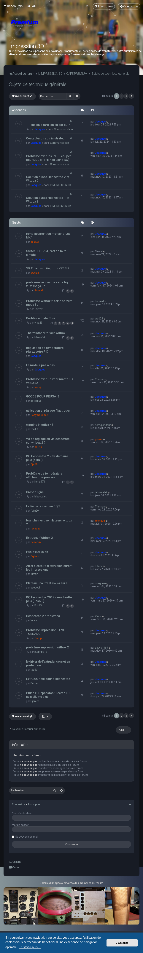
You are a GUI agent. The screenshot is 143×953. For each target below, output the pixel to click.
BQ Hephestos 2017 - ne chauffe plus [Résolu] (49, 599)
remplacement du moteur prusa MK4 (48, 235)
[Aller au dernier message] (107, 121)
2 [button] (121, 96)
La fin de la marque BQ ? (43, 506)
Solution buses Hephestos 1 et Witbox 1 (47, 199)
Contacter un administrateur (46, 138)
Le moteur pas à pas (40, 365)
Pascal (38, 290)
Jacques (39, 129)
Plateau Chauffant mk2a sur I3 (47, 583)
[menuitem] (31, 6)
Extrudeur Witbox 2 (39, 538)
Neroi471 (39, 481)
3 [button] (126, 96)
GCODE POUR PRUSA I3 (42, 396)
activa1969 (101, 647)
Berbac (35, 683)
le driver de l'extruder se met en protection (48, 663)
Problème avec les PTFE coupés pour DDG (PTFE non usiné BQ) (49, 158)
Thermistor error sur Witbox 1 (47, 333)
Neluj (37, 387)
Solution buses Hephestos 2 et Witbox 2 (47, 178)
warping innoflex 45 (39, 425)
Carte (15, 867)
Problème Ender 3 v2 (40, 318)
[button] (131, 96)
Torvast (38, 309)
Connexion (18, 804)
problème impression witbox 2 (47, 647)
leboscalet (40, 496)
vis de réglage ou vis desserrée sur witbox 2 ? (47, 440)
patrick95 (36, 400)
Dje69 (34, 464)
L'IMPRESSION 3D (60, 185)
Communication (63, 129)
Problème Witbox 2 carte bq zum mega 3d (49, 302)
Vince (34, 620)
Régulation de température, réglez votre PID (45, 349)
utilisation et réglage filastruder (48, 410)
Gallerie (16, 861)
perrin (38, 447)
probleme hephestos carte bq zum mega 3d (47, 284)
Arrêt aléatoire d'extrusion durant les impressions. (49, 567)
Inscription (34, 804)
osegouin (36, 587)
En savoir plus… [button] (30, 947)
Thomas (100, 379)
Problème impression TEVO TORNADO (45, 632)
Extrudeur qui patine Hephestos (48, 679)
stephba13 (40, 651)
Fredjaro (39, 638)
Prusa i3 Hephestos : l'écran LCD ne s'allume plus (49, 695)
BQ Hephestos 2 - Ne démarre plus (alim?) (47, 458)
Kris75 (38, 605)
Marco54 (39, 337)
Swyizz (35, 272)
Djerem (35, 701)
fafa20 (35, 510)
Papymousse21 (40, 414)
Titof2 (34, 573)
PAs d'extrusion (37, 552)
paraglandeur (103, 425)
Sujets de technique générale (37, 84)
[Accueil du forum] (46, 28)
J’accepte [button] (122, 942)
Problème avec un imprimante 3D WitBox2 (49, 381)
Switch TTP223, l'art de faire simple (46, 253)
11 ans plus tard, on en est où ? (48, 125)
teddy (34, 669)
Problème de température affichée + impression (44, 475)
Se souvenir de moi (26, 836)
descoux (36, 542)
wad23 (38, 322)
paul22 (35, 241)
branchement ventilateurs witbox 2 (49, 522)
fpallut (34, 429)
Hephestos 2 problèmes (43, 616)
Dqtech (35, 556)
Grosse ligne (35, 492)
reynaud (36, 528)
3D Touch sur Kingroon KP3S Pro (49, 268)
